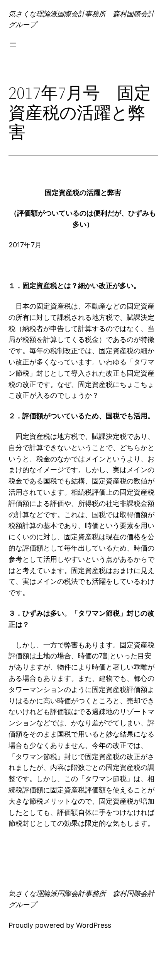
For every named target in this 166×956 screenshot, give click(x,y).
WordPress (93, 925)
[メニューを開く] (13, 44)
